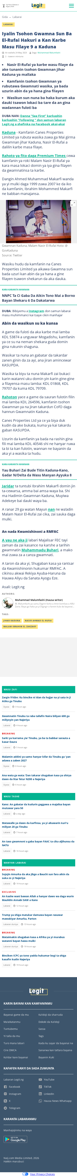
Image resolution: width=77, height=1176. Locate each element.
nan (51, 509)
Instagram (36, 311)
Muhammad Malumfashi (49, 52)
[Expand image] (73, 204)
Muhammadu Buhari (39, 549)
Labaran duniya (10, 924)
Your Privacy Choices (42, 1174)
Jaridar (8, 485)
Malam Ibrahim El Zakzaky (19, 626)
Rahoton (9, 396)
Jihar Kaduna (11, 620)
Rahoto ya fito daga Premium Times (34, 155)
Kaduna (9, 132)
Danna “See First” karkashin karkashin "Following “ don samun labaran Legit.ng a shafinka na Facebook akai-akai (34, 120)
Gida (5, 17)
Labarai (17, 17)
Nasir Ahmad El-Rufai (38, 620)
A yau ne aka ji (15, 539)
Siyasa (6, 707)
